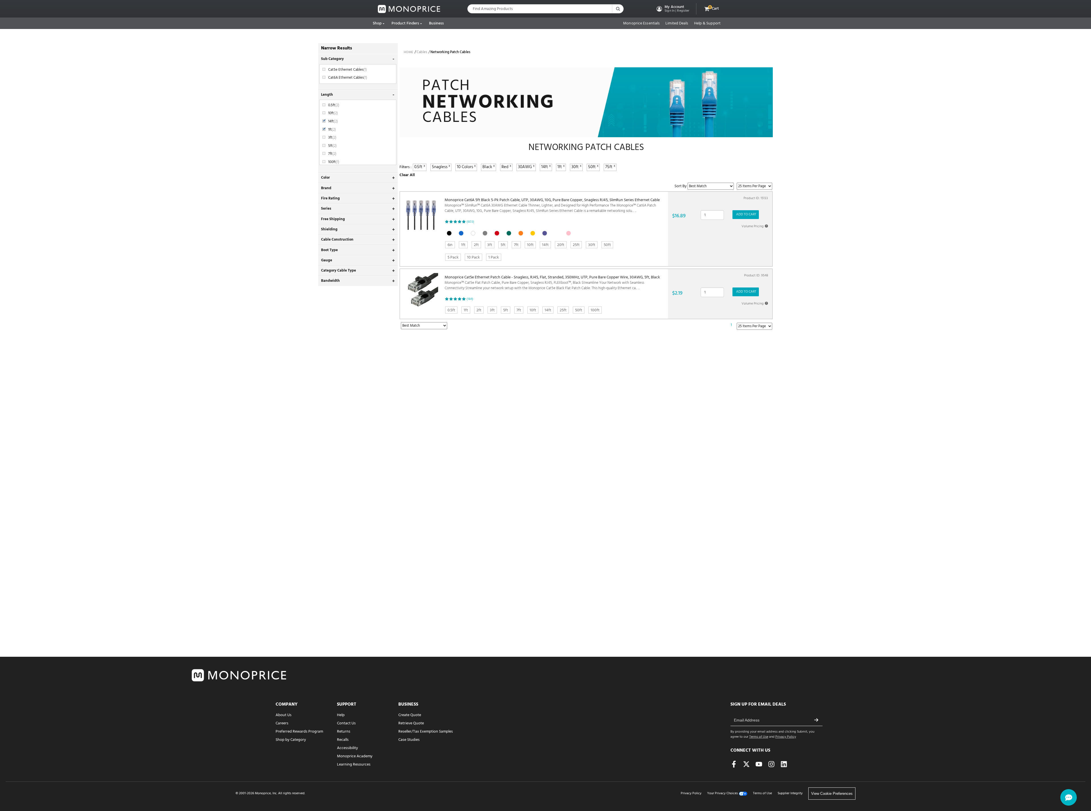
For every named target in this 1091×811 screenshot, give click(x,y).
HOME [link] (408, 52)
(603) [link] (470, 222)
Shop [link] (377, 23)
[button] (672, 8)
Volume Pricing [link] (754, 226)
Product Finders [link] (405, 23)
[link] (409, 9)
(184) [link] (470, 299)
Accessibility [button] (347, 748)
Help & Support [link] (707, 23)
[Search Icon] (617, 9)
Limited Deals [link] (676, 23)
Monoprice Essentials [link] (641, 23)
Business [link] (436, 23)
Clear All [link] (407, 175)
